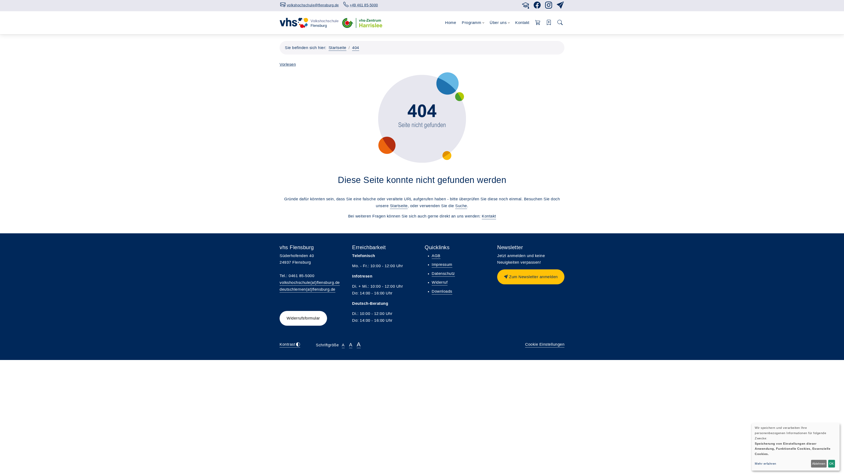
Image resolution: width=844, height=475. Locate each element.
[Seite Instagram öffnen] (548, 6)
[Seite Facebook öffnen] (537, 6)
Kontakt (522, 22)
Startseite (337, 48)
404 (355, 48)
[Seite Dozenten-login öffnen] (525, 6)
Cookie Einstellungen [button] (544, 344)
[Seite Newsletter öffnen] (560, 6)
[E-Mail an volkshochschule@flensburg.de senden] (513, 4)
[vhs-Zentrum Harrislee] (362, 22)
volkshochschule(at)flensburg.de (310, 282)
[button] (537, 22)
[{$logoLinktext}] (309, 22)
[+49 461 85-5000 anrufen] (517, 4)
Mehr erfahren (765, 463)
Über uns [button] (498, 22)
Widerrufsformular (303, 318)
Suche (461, 206)
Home (450, 22)
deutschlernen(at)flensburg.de (307, 289)
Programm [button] (471, 22)
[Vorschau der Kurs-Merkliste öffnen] (548, 22)
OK (831, 463)
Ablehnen (818, 463)
